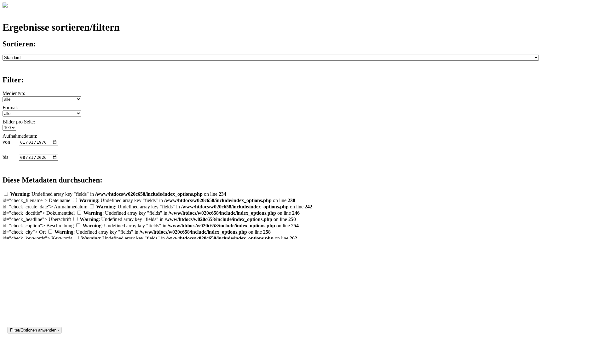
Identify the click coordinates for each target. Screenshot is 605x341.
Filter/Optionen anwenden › (34, 330)
